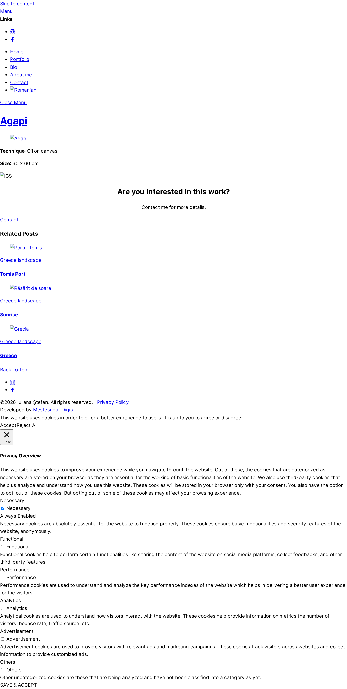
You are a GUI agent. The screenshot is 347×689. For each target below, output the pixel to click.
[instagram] (12, 32)
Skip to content (17, 4)
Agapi (13, 121)
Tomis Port (12, 274)
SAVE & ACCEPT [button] (18, 685)
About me (21, 75)
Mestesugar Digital (54, 410)
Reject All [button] (27, 425)
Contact (19, 82)
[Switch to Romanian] (23, 90)
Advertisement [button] (17, 631)
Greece (8, 355)
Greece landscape (20, 260)
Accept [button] (8, 425)
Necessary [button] (12, 500)
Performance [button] (14, 570)
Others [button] (7, 662)
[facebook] (12, 39)
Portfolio (19, 59)
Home (16, 52)
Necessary (18, 508)
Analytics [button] (10, 600)
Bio (13, 67)
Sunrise (9, 315)
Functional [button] (11, 539)
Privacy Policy (113, 402)
